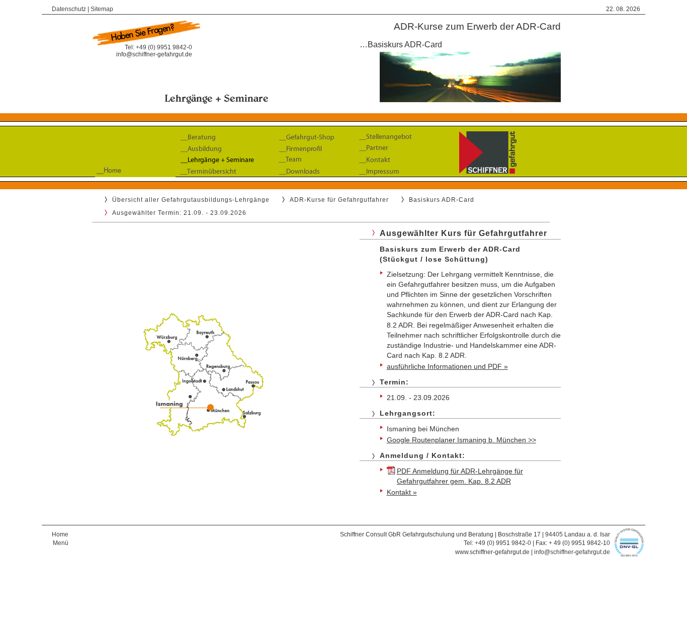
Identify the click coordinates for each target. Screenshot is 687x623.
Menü (60, 543)
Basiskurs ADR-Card (441, 199)
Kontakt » (402, 492)
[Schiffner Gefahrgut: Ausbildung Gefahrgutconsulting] (343, 179)
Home (60, 534)
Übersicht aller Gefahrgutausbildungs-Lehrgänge (191, 199)
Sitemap (102, 9)
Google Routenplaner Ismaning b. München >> (461, 440)
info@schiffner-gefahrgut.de (154, 54)
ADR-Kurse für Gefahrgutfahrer (339, 199)
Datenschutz (69, 9)
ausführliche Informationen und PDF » (447, 366)
